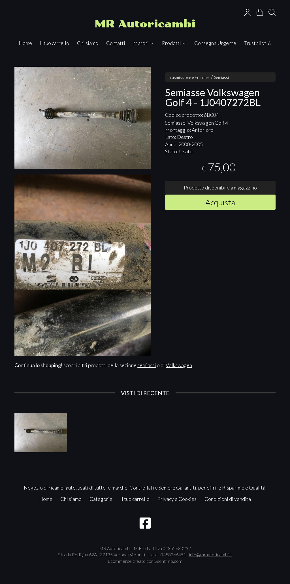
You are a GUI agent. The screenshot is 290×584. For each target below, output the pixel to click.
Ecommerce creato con (145, 561)
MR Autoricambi (145, 24)
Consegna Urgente (215, 43)
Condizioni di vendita (227, 499)
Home (25, 43)
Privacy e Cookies (177, 499)
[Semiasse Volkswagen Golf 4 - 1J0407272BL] (82, 118)
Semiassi (221, 77)
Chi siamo (87, 43)
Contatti (115, 43)
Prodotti (172, 43)
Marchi (141, 43)
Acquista (220, 202)
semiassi (146, 365)
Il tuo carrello (54, 43)
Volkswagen (179, 365)
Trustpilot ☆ (258, 43)
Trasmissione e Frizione (188, 77)
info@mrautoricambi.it (210, 554)
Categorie (100, 499)
